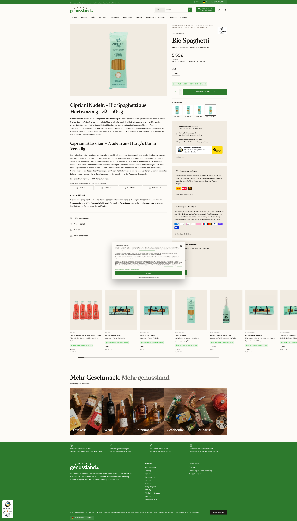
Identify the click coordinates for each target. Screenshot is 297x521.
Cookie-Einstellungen (193, 512)
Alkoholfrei (115, 17)
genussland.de (82, 512)
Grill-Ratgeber (150, 496)
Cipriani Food (178, 33)
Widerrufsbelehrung (160, 512)
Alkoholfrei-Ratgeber (152, 493)
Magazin (148, 483)
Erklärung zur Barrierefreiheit (176, 512)
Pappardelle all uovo (253, 335)
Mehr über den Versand (185, 195)
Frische (84, 17)
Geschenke (127, 17)
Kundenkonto (150, 477)
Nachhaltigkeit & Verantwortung (200, 471)
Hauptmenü (190, 25)
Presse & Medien (195, 474)
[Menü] (11, 501)
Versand (182, 61)
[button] (224, 10)
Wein (93, 17)
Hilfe (197, 2)
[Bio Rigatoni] (199, 110)
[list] (148, 448)
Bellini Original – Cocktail (220, 335)
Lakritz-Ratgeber (151, 499)
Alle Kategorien (177, 25)
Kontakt (99, 512)
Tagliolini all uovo (147, 335)
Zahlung (148, 471)
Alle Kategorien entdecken (80, 384)
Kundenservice (150, 467)
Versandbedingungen (131, 512)
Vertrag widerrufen (218, 512)
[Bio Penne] (188, 110)
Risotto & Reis (190, 27)
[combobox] (179, 10)
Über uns (181, 157)
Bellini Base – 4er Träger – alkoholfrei (86, 335)
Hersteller (162, 17)
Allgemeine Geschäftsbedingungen (113, 512)
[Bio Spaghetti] (210, 110)
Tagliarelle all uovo (113, 335)
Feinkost (74, 17)
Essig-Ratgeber (150, 487)
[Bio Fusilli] (177, 110)
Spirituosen (103, 17)
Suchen (148, 480)
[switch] (7, 515)
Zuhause (139, 17)
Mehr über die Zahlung (184, 234)
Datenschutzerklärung (146, 512)
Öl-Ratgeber (149, 490)
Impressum (92, 512)
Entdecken (150, 17)
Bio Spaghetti (180, 335)
